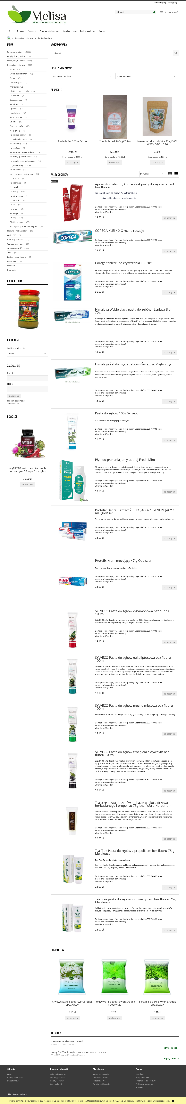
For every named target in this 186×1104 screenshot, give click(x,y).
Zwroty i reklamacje (101, 1084)
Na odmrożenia (16, 196)
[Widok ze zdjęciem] (170, 174)
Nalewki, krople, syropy (17, 230)
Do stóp (13, 217)
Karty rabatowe (142, 1077)
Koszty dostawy (57, 1080)
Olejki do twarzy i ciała (19, 91)
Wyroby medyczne (15, 244)
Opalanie (13, 108)
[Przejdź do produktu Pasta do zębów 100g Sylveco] (72, 432)
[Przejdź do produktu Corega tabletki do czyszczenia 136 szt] (72, 281)
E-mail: (10, 373)
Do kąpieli (14, 187)
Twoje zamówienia (101, 1074)
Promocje (11, 270)
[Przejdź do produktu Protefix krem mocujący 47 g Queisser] (72, 581)
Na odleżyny (15, 169)
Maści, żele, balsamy (16, 60)
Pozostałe (11, 261)
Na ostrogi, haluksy (18, 134)
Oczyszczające (16, 100)
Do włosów (14, 95)
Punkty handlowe (15, 1077)
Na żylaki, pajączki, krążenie (21, 174)
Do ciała (13, 121)
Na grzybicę (15, 130)
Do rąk (12, 204)
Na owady (14, 209)
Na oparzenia (15, 182)
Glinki (12, 69)
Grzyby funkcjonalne (16, 56)
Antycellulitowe (16, 87)
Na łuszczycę (15, 143)
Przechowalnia (99, 1080)
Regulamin (140, 1074)
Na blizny (14, 104)
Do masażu (14, 178)
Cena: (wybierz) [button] (123, 76)
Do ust (12, 78)
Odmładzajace (16, 82)
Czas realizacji (56, 1084)
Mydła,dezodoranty (18, 73)
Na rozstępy (15, 148)
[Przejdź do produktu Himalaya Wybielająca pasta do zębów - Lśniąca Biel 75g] (72, 315)
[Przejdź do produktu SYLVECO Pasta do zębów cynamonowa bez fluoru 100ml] (72, 629)
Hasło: (10, 383)
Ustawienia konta (100, 1077)
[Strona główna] (37, 15)
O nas (9, 1074)
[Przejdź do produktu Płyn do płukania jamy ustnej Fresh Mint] (72, 480)
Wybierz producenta (16, 348)
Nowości (11, 265)
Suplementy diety (15, 52)
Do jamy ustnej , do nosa (20, 165)
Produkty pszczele (15, 239)
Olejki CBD (11, 235)
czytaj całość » (171, 1048)
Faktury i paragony (58, 1074)
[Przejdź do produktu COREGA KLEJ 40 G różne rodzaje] (72, 236)
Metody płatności (57, 1077)
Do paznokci (15, 200)
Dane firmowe (13, 1080)
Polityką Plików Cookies (76, 1100)
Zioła (9, 252)
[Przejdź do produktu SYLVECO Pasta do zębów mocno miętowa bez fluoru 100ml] (72, 724)
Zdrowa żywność (14, 248)
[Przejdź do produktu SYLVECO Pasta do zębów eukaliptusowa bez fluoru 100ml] (72, 676)
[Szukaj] (154, 12)
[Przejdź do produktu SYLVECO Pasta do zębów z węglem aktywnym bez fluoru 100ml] (72, 770)
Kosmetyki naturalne (16, 65)
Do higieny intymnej (18, 139)
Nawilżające (15, 113)
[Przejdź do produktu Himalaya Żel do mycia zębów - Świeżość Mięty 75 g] (72, 373)
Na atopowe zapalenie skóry (22, 152)
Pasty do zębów (16, 126)
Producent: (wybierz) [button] (62, 76)
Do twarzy (14, 191)
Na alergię (14, 213)
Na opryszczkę (16, 117)
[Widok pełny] (176, 174)
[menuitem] (11, 31)
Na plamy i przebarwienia (21, 156)
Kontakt (139, 1087)
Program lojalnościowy (145, 1080)
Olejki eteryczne (16, 222)
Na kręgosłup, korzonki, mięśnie (23, 226)
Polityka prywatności (145, 1084)
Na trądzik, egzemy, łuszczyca (22, 161)
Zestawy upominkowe (16, 257)
